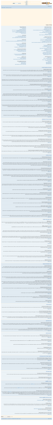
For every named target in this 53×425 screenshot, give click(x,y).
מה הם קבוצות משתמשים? (22, 29)
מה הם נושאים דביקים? (48, 62)
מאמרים (26, 2)
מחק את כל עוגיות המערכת (15, 418)
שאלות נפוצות (3, 7)
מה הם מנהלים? (24, 28)
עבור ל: (12, 416)
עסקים (26, 3)
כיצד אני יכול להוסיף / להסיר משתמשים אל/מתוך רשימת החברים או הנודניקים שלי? (16, 41)
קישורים (26, 4)
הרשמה (7, 7)
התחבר (10, 7)
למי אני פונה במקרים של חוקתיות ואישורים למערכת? (19, 59)
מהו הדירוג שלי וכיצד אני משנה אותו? (46, 41)
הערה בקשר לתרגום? (23, 63)
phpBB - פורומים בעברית (40, 400)
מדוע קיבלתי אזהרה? (48, 51)
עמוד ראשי (49, 6)
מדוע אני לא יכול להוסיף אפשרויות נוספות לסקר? (45, 48)
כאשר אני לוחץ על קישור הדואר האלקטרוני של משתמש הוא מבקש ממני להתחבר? (41, 42)
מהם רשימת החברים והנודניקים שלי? (21, 40)
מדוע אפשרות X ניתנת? (23, 58)
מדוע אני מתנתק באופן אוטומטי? (47, 29)
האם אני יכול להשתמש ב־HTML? (47, 58)
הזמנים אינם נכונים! (49, 38)
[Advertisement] (26, 16)
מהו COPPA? (49, 33)
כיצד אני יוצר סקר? (49, 47)
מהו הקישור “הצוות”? (23, 33)
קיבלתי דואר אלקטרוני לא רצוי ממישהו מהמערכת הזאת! (19, 37)
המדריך (26, 1)
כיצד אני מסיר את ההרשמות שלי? (22, 51)
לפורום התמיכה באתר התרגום (38, 408)
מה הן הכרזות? (49, 61)
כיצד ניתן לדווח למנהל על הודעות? (47, 52)
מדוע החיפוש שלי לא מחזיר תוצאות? (21, 44)
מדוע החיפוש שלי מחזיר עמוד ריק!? (21, 45)
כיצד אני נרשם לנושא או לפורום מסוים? (21, 50)
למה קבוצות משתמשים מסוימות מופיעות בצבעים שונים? (19, 31)
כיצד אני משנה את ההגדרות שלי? (47, 37)
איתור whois (9, 391)
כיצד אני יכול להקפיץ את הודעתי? (47, 54)
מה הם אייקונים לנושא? (48, 63)
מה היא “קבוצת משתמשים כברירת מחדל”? (20, 32)
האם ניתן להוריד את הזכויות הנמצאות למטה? (20, 64)
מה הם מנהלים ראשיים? (23, 27)
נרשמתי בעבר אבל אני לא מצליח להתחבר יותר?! (45, 32)
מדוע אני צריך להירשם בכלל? (47, 28)
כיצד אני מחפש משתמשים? (22, 46)
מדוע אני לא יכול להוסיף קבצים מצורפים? (46, 50)
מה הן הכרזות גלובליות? (48, 60)
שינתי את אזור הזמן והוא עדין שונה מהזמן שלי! (45, 39)
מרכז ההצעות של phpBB (20, 387)
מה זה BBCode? (49, 57)
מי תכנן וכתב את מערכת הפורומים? (21, 57)
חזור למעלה (49, 76)
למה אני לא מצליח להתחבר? (47, 27)
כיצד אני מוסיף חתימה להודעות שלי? (46, 46)
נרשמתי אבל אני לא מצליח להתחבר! (46, 31)
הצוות (19, 418)
